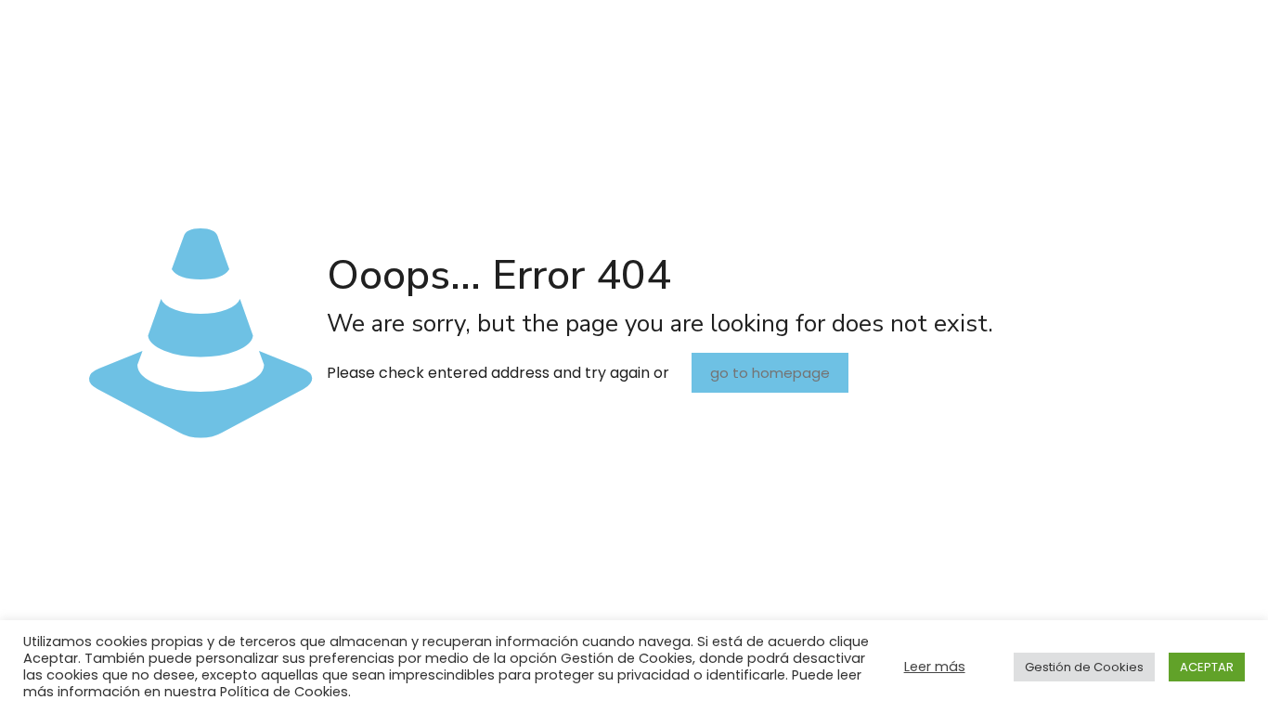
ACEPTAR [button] (1207, 667)
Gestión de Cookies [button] (1084, 667)
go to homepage (770, 372)
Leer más (934, 666)
